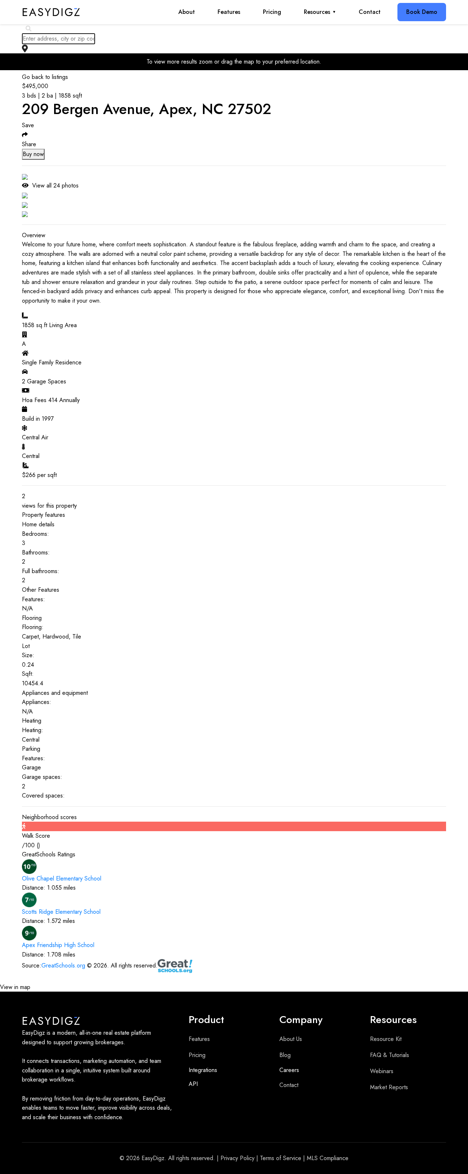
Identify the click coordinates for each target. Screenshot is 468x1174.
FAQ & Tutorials (389, 1055)
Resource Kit (385, 1039)
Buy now (33, 154)
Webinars (381, 1071)
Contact (370, 12)
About (186, 12)
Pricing (272, 12)
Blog (285, 1055)
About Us (290, 1039)
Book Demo (421, 12)
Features (229, 12)
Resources (320, 12)
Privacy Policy (237, 1158)
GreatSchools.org (63, 965)
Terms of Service (280, 1158)
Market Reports (389, 1087)
